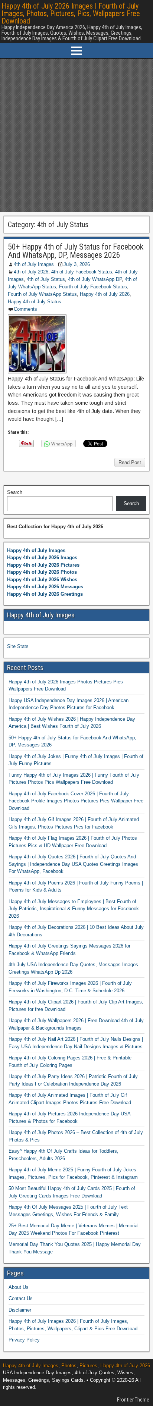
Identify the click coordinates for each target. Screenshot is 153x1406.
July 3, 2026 (77, 264)
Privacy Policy (24, 1340)
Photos (68, 1365)
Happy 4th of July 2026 (105, 294)
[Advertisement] (76, 135)
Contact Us (21, 1298)
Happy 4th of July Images (36, 550)
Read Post (129, 462)
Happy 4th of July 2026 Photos (42, 572)
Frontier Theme (133, 1399)
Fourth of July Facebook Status (93, 286)
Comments (25, 309)
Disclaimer (20, 1310)
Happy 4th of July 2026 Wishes (42, 579)
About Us (19, 1287)
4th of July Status (46, 279)
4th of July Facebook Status (81, 272)
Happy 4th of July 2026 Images (42, 557)
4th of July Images (34, 264)
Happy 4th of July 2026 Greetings (45, 594)
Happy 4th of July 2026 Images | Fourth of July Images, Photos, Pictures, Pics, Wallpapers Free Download (70, 13)
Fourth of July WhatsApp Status (42, 294)
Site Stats (18, 646)
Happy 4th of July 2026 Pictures (43, 565)
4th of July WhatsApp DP (95, 279)
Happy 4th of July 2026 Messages (45, 586)
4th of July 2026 (31, 272)
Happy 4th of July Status (34, 301)
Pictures (88, 1365)
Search (14, 492)
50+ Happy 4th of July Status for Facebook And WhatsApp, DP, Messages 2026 (75, 251)
